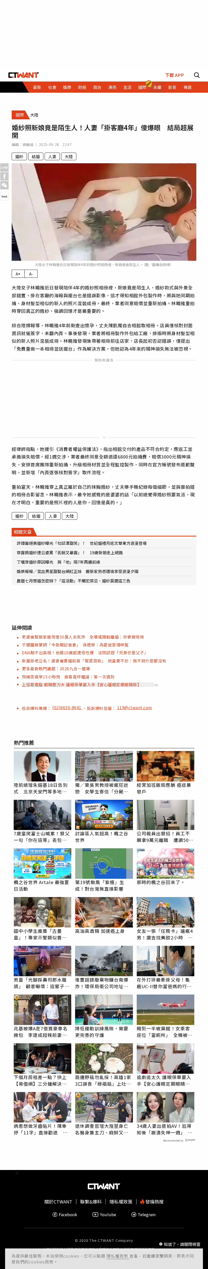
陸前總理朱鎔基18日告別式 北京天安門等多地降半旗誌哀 (41, 788)
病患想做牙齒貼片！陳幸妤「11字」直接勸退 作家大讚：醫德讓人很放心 (41, 1129)
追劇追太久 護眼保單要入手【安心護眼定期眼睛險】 (166, 1080)
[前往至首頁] (23, 75)
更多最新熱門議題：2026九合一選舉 (56, 668)
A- (31, 274)
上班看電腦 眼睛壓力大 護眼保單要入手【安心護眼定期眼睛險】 (81, 684)
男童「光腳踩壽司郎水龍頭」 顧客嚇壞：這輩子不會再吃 (42, 982)
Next (4, 196)
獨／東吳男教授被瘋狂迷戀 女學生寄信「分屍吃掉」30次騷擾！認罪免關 (102, 788)
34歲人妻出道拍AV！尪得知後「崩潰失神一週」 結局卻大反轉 (165, 1129)
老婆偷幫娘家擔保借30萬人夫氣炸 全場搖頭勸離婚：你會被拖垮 (83, 637)
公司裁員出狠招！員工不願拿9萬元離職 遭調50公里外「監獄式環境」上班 (165, 836)
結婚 (36, 156)
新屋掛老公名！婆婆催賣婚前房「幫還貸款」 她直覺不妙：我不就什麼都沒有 (94, 661)
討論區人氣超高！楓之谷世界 (101, 836)
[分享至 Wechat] (4, 185)
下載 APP (174, 75)
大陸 (69, 156)
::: (17, 95)
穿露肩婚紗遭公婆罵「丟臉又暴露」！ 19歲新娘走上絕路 (70, 552)
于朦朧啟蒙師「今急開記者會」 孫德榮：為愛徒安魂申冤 (75, 645)
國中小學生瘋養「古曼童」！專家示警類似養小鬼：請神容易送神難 (40, 934)
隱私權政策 (118, 1256)
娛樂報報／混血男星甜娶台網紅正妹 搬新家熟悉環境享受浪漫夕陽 (77, 571)
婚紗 (19, 156)
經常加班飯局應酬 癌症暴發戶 (164, 788)
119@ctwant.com (134, 707)
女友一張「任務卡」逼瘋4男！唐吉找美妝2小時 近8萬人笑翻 (165, 934)
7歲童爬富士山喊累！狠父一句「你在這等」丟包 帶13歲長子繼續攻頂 (42, 836)
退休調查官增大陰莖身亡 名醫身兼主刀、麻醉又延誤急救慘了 (104, 1129)
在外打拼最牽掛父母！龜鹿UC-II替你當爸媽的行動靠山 (164, 982)
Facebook (68, 1214)
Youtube (108, 1214)
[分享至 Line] (4, 167)
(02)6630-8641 (67, 707)
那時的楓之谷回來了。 (161, 882)
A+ (18, 274)
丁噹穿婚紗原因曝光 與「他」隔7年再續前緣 (58, 562)
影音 (172, 87)
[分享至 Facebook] (4, 176)
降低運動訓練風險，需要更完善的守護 (101, 1031)
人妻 (52, 156)
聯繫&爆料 (91, 1201)
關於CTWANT (58, 1201)
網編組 (28, 144)
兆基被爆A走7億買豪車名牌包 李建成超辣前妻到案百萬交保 (41, 1031)
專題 (187, 87)
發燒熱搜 (154, 1201)
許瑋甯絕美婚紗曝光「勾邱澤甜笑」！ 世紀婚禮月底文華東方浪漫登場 (82, 543)
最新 (37, 87)
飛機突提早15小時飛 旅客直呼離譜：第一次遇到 (68, 677)
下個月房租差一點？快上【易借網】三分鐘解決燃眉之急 (40, 1080)
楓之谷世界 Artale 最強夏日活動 (42, 885)
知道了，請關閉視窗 (182, 1244)
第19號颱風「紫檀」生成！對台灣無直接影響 (99, 885)
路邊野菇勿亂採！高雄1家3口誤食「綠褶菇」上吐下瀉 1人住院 (103, 1080)
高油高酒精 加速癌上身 (100, 931)
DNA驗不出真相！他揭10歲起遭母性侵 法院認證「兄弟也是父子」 (85, 652)
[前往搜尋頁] (197, 75)
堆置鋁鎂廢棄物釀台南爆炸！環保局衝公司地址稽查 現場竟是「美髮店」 (101, 982)
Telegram (147, 1214)
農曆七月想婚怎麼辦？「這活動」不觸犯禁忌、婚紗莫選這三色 (73, 581)
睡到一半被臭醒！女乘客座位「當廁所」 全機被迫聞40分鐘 (165, 1031)
